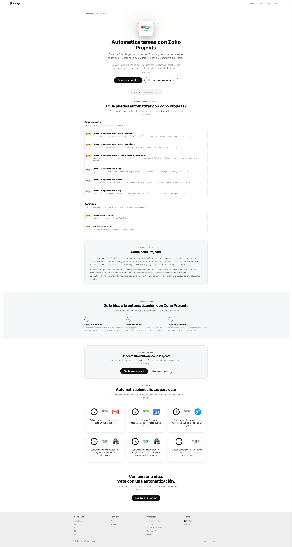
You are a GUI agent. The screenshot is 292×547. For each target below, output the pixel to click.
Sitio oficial (146, 73)
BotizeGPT (151, 531)
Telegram (151, 524)
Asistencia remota (154, 521)
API (75, 534)
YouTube (114, 521)
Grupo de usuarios (154, 528)
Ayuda (113, 524)
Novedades (78, 528)
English (189, 521)
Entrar (277, 4)
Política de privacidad (211, 541)
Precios (269, 4)
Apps (261, 4)
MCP (76, 524)
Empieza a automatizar (128, 80)
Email (149, 534)
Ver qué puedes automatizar (161, 80)
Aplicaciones (89, 14)
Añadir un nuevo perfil (134, 371)
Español (189, 524)
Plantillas (251, 4)
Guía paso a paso (160, 371)
